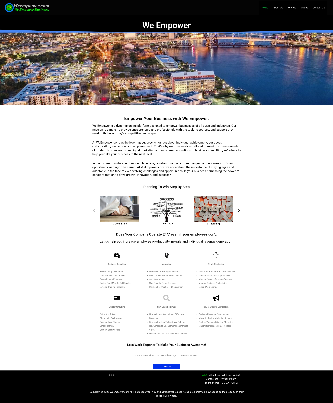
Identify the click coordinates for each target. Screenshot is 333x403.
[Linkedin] (114, 375)
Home (264, 7)
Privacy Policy (228, 378)
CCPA (234, 382)
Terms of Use (212, 382)
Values (304, 7)
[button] (94, 210)
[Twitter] (110, 375)
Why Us (292, 7)
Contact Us (319, 7)
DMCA (225, 382)
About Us (278, 7)
